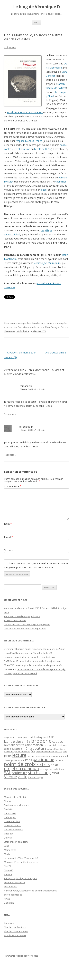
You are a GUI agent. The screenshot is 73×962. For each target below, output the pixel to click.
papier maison (17, 760)
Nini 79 (7, 866)
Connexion (9, 923)
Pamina (8, 874)
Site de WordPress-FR (15, 935)
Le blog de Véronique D (36, 6)
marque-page (34, 755)
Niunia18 (8, 870)
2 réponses (10, 47)
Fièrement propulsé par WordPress (21, 955)
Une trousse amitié (57, 352)
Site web (8, 550)
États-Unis (33, 777)
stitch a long (39, 772)
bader (44, 189)
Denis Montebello (27, 327)
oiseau (7, 760)
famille (50, 751)
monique (8, 657)
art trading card (39, 737)
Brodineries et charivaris (16, 805)
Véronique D (26, 426)
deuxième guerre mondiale (17, 751)
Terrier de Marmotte (14, 882)
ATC (51, 737)
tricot (55, 773)
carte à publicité (12, 748)
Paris (28, 760)
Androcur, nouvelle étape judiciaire (22, 616)
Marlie (7, 853)
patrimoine (43, 759)
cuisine (13, 327)
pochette (59, 760)
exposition (41, 751)
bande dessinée (17, 741)
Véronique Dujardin (14, 648)
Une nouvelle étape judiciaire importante (25, 628)
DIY (33, 751)
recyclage (44, 769)
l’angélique (46, 230)
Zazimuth (9, 902)
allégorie (8, 737)
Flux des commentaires (16, 931)
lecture (40, 327)
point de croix (20, 764)
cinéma (26, 748)
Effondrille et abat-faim (16, 841)
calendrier (10, 745)
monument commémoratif (54, 755)
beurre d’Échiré (12, 234)
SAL (7, 772)
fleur (65, 751)
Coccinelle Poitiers (13, 829)
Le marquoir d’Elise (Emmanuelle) (21, 858)
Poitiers (43, 764)
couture (40, 748)
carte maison (34, 745)
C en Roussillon (12, 821)
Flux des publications (15, 927)
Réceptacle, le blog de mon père (20, 878)
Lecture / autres (45, 323)
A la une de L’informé (15, 620)
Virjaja (7, 898)
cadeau (57, 741)
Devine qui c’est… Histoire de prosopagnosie (27, 624)
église (40, 777)
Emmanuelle (26, 386)
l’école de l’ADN (42, 149)
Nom (8, 523)
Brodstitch (9, 809)
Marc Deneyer (52, 327)
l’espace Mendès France (29, 140)
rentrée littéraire (57, 769)
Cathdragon (10, 817)
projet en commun (21, 768)
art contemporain (21, 737)
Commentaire (12, 486)
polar (54, 765)
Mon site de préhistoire (16, 797)
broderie (41, 740)
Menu (36, 22)
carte (20, 745)
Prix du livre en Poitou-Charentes (25, 112)
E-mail (8, 537)
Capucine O (10, 813)
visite (22, 776)
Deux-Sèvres (59, 749)
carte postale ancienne (55, 745)
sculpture (19, 772)
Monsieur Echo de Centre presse (21, 862)
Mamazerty (10, 849)
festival (58, 751)
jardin (8, 756)
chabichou (61, 181)
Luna (6, 845)
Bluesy (7, 801)
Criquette (9, 833)
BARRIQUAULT (11, 661)
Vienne (10, 776)
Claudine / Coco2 (12, 825)
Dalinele (8, 837)
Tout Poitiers (10, 886)
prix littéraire (22, 331)
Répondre (9, 414)
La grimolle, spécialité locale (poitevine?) (41, 665)
